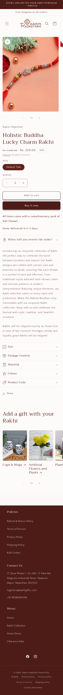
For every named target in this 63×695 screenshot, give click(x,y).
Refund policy (28, 677)
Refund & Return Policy (20, 521)
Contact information (33, 688)
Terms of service (24, 682)
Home (10, 617)
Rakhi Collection (16, 625)
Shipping (6, 155)
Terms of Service (16, 529)
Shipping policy (43, 682)
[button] (7, 23)
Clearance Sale (15, 641)
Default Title (13, 167)
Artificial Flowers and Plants (38, 469)
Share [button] (10, 393)
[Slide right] (39, 118)
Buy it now (31, 205)
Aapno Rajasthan (29, 673)
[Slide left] (24, 118)
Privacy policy (45, 677)
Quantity (7, 175)
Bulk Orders (14, 552)
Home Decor (14, 633)
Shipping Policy (15, 545)
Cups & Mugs (12, 465)
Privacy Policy (15, 537)
